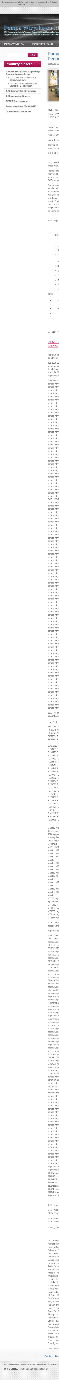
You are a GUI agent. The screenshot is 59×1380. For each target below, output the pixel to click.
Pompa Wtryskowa (14, 43)
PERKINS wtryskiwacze (17, 101)
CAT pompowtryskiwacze (18, 96)
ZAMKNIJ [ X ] (35, 5)
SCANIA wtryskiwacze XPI (18, 111)
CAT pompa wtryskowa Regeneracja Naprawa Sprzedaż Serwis (23, 73)
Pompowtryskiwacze (42, 43)
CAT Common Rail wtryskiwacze (21, 91)
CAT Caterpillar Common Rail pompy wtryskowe (23, 79)
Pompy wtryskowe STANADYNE (21, 106)
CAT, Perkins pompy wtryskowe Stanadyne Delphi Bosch (24, 84)
